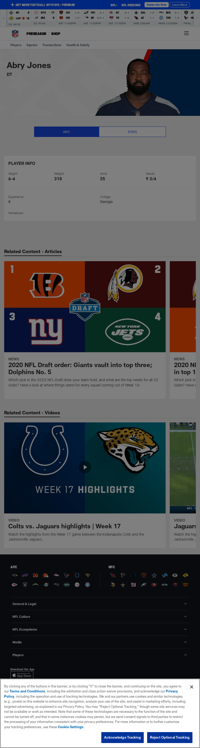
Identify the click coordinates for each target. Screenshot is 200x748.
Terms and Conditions (27, 691)
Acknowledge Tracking (122, 737)
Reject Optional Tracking (170, 737)
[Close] (191, 687)
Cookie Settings (70, 727)
